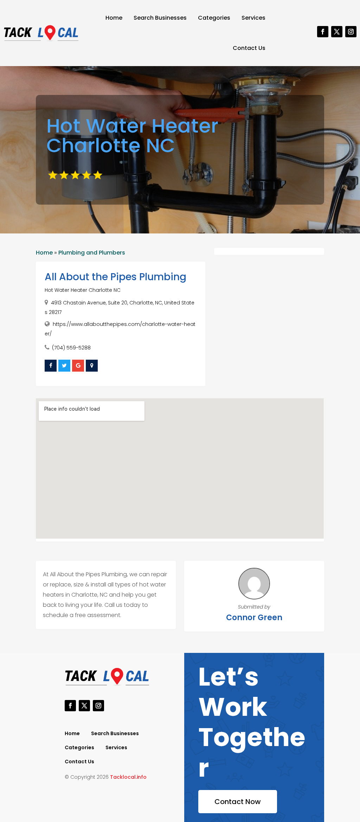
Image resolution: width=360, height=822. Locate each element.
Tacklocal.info (128, 777)
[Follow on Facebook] (322, 31)
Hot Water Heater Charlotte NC (83, 290)
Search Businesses (160, 18)
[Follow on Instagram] (350, 31)
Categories (214, 18)
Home (113, 18)
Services (253, 18)
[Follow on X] (336, 31)
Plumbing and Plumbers (91, 253)
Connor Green (254, 617)
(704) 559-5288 (71, 347)
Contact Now (237, 802)
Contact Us (249, 48)
